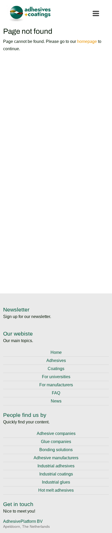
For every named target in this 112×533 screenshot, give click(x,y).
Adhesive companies (56, 433)
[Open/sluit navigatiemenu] (96, 13)
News (56, 401)
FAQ (56, 393)
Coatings (56, 368)
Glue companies (56, 441)
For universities (56, 377)
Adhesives (56, 360)
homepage (87, 41)
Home (56, 352)
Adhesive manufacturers (56, 458)
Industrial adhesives (56, 466)
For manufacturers (56, 385)
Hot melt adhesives (56, 490)
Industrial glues (56, 482)
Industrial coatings (56, 474)
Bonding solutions (56, 449)
